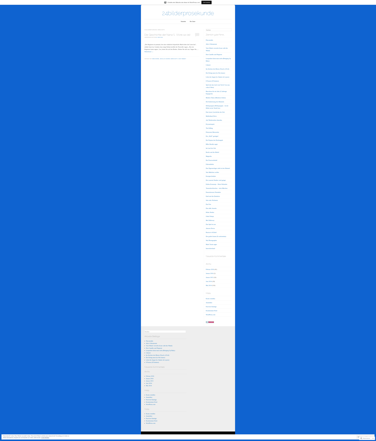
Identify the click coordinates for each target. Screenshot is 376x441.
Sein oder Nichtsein (212, 200)
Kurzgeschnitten (211, 176)
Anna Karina (155, 58)
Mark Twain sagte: (211, 244)
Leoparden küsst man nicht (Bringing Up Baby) (160, 350)
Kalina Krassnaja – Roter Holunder (216, 184)
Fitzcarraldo (209, 40)
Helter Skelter (210, 212)
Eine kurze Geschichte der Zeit (215, 112)
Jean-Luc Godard (165, 58)
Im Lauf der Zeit (211, 148)
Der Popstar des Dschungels (214, 140)
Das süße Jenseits (211, 208)
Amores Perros (210, 228)
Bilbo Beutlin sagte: (212, 144)
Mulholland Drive (211, 116)
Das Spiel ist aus (211, 224)
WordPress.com (210, 314)
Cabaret (208, 65)
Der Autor (192, 21)
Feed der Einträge (211, 306)
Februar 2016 (210, 269)
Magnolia (209, 156)
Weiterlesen (148, 51)
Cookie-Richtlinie (45, 437)
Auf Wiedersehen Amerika (214, 120)
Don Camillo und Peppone (214, 54)
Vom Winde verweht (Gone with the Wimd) (159, 345)
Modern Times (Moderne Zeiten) (216, 98)
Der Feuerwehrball (211, 160)
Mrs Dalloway (210, 220)
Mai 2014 (209, 285)
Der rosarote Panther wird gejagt (216, 180)
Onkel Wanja (210, 216)
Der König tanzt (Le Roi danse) (215, 73)
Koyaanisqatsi (210, 124)
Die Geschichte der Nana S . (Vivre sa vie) (167, 34)
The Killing (209, 128)
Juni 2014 (209, 281)
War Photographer (211, 240)
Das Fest (208, 204)
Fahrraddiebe (210, 164)
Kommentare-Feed (211, 310)
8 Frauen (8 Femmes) (212, 81)
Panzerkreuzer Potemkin (213, 192)
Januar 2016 (209, 273)
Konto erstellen (210, 298)
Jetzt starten (206, 2)
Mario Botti (174, 58)
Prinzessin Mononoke (212, 132)
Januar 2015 (209, 277)
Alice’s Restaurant (211, 44)
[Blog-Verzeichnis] (210, 322)
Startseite (183, 21)
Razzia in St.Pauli (211, 232)
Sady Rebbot (182, 58)
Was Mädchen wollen (212, 172)
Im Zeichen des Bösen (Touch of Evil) (217, 69)
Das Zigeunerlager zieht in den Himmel (218, 168)
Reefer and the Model (212, 152)
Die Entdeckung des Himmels (215, 102)
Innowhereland (210, 248)
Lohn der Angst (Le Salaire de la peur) (217, 77)
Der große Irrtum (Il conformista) (216, 236)
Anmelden (209, 302)
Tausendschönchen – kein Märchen (216, 188)
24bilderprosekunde (188, 13)
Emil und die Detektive (213, 196)
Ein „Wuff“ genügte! (212, 136)
